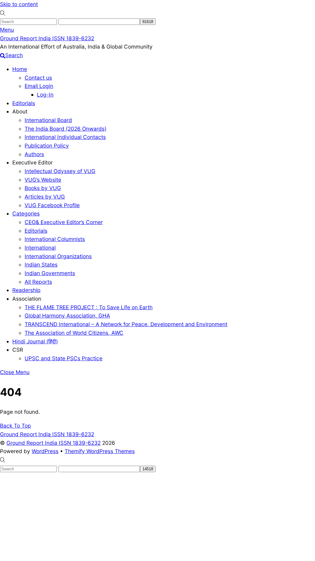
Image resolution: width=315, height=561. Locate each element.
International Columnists (55, 239)
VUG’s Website (43, 179)
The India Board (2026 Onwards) (65, 128)
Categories (26, 213)
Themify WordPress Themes (100, 451)
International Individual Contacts (65, 137)
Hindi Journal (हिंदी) (35, 341)
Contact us (38, 77)
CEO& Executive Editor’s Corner (64, 222)
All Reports (38, 282)
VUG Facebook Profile (52, 205)
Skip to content (19, 4)
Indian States (41, 264)
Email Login (39, 86)
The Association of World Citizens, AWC (74, 333)
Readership (26, 290)
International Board (48, 120)
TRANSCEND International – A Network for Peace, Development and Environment (126, 324)
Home (19, 69)
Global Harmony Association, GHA (67, 315)
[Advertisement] (157, 515)
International (40, 247)
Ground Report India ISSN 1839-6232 (53, 443)
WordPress (45, 451)
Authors (34, 154)
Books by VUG (43, 188)
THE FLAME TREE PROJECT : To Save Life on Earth (89, 307)
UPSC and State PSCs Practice (63, 358)
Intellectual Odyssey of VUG (60, 171)
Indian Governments (50, 273)
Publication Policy (47, 145)
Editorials (23, 103)
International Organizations (58, 256)
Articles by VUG (45, 196)
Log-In (45, 94)
